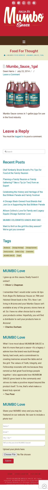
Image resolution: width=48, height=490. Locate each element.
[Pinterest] (34, 3)
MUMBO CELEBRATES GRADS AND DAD (22, 220)
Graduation (29, 251)
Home (9, 474)
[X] (19, 3)
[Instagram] (29, 3)
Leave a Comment (11, 74)
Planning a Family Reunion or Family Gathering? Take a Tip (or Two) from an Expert (21, 182)
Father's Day (19, 251)
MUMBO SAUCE (9, 255)
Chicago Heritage (17, 248)
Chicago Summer (31, 248)
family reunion (8, 251)
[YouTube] (24, 3)
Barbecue (7, 248)
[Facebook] (14, 3)
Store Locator (21, 474)
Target (19, 255)
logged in (19, 136)
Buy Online (36, 474)
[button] (24, 42)
